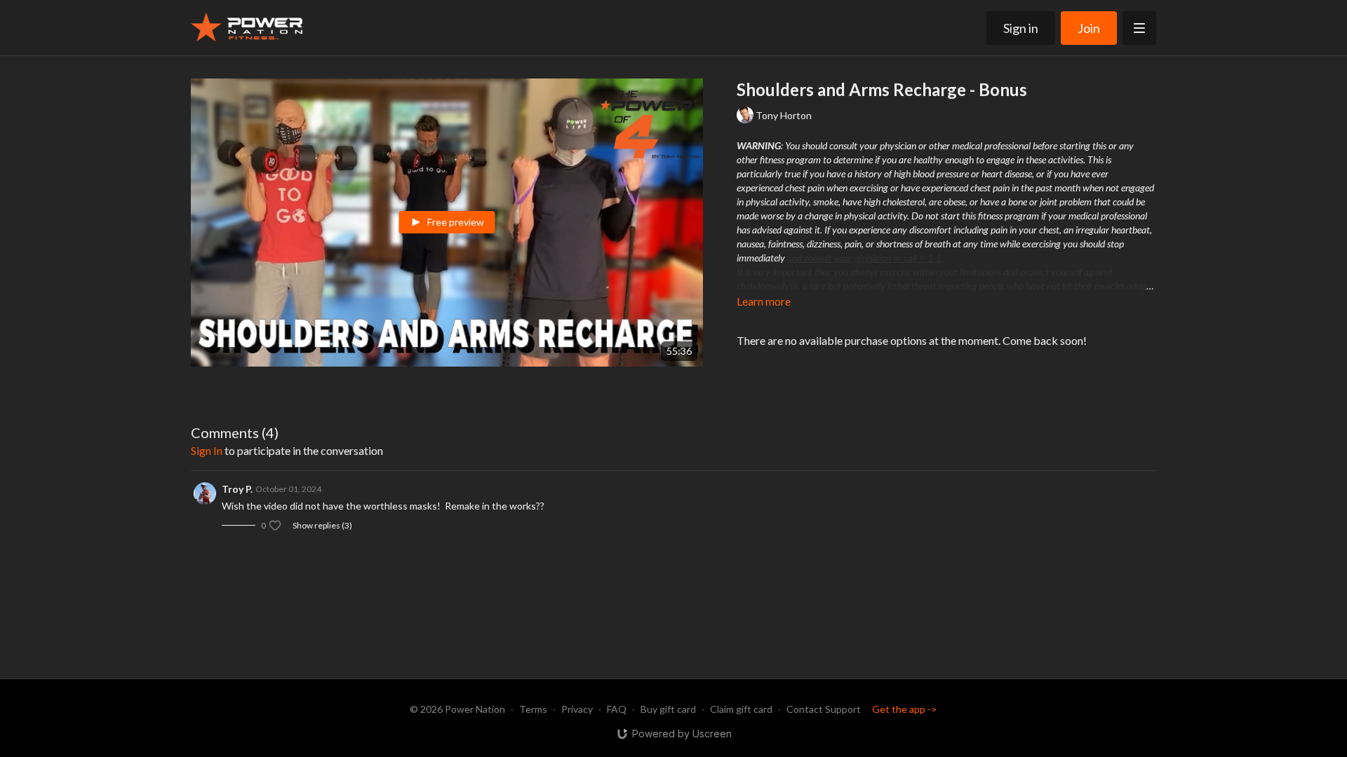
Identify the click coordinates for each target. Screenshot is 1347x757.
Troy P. (237, 489)
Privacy (577, 709)
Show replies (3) (322, 525)
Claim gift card (741, 709)
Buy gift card (668, 709)
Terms (533, 709)
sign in (206, 450)
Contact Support (823, 709)
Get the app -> (904, 709)
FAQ (616, 709)
